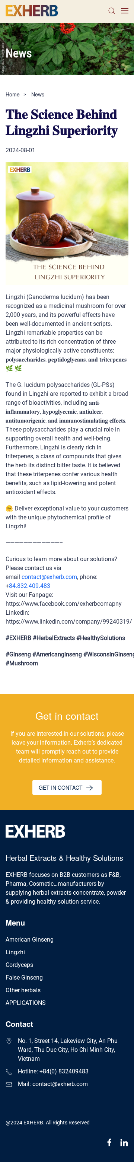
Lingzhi (15, 952)
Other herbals (23, 990)
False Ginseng (24, 977)
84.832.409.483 (29, 585)
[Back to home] (33, 10)
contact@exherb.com (49, 576)
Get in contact (61, 787)
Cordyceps (19, 964)
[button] (111, 10)
